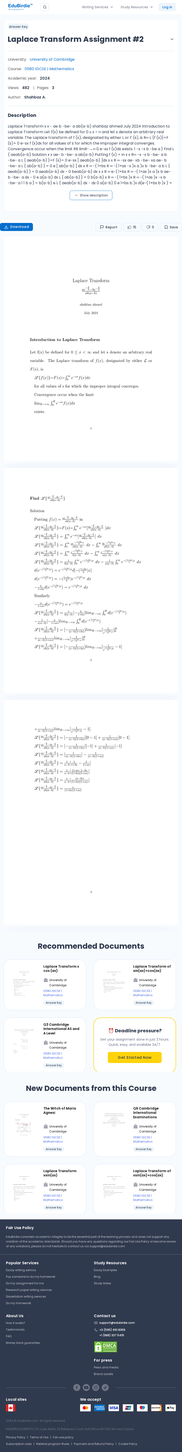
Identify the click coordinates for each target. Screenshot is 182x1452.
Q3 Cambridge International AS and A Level (61, 1028)
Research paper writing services (29, 1290)
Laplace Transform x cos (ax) (61, 968)
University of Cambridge (52, 59)
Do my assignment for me (25, 1283)
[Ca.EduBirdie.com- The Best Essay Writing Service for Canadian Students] (10, 1410)
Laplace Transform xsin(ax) (60, 1173)
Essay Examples (105, 1270)
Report (111, 227)
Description (22, 115)
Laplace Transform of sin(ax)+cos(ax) (152, 968)
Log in (167, 7)
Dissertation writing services (26, 1296)
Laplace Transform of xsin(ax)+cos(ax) (152, 1173)
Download (19, 226)
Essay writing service (21, 1270)
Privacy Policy (15, 1437)
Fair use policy (63, 1437)
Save (174, 227)
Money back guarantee (23, 1343)
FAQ (8, 1336)
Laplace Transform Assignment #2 (76, 39)
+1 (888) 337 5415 (111, 1335)
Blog (97, 1277)
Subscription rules (19, 1444)
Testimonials (15, 1330)
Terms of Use (39, 1437)
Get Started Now (135, 1057)
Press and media (106, 1367)
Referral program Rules (52, 1444)
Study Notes (102, 1283)
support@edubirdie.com (107, 1246)
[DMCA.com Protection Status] (135, 1347)
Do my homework (18, 1303)
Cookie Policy (127, 1444)
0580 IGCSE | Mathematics (49, 69)
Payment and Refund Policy (94, 1444)
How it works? (15, 1323)
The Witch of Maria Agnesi (59, 1110)
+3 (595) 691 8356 (112, 1330)
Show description (94, 195)
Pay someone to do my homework (30, 1277)
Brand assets (103, 1374)
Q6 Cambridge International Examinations (146, 1112)
